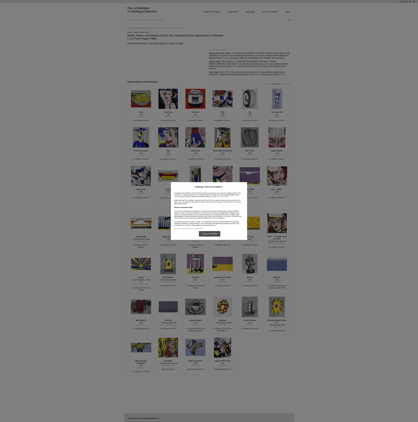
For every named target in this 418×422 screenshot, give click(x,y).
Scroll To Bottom (209, 234)
